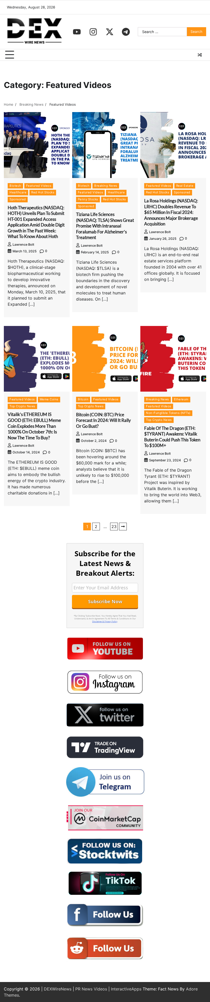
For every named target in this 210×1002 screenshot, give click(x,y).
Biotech (15, 185)
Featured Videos (38, 185)
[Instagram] (93, 32)
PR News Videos (91, 988)
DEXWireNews (57, 988)
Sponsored (17, 199)
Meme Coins (49, 399)
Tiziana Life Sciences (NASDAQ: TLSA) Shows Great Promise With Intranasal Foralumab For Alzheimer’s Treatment (105, 226)
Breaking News (105, 185)
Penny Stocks (88, 199)
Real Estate (185, 185)
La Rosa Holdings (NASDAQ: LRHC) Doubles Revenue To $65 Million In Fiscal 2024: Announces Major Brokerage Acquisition (171, 212)
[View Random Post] (200, 55)
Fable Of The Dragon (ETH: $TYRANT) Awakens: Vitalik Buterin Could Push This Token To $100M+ (172, 436)
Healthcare (17, 192)
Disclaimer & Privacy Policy (104, 621)
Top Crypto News (22, 406)
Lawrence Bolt (23, 244)
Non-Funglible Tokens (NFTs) (168, 413)
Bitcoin (83, 399)
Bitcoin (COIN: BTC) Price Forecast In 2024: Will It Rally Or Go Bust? (103, 420)
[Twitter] (110, 32)
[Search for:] (162, 31)
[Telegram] (126, 32)
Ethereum (181, 399)
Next (123, 526)
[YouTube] (77, 32)
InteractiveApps (126, 988)
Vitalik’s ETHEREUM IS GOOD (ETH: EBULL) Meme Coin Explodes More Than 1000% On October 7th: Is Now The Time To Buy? (34, 426)
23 (114, 526)
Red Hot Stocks (42, 192)
